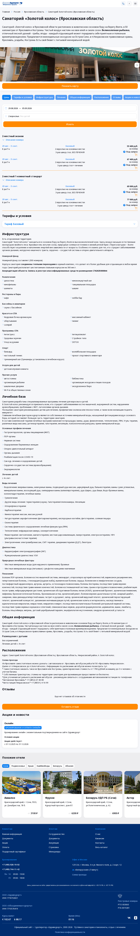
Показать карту (70, 85)
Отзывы (117, 97)
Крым (30, 766)
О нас (97, 834)
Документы (7, 838)
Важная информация (12, 834)
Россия (17, 11)
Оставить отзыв (70, 706)
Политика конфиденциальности (70, 932)
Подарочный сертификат (14, 851)
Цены (6, 97)
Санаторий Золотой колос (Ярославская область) (71, 11)
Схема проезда (79, 874)
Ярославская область (34, 11)
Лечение (61, 97)
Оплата (5, 847)
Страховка (54, 847)
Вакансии (99, 838)
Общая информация (80, 97)
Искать (70, 124)
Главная (6, 11)
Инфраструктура (44, 97)
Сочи (5, 766)
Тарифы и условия (23, 97)
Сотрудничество (57, 834)
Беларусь (57, 766)
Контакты (99, 843)
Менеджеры (54, 851)
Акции (5, 843)
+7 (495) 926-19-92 (10, 864)
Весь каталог (101, 847)
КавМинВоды (43, 766)
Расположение (101, 97)
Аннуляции (54, 843)
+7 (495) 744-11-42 (10, 869)
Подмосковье (18, 766)
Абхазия (69, 766)
